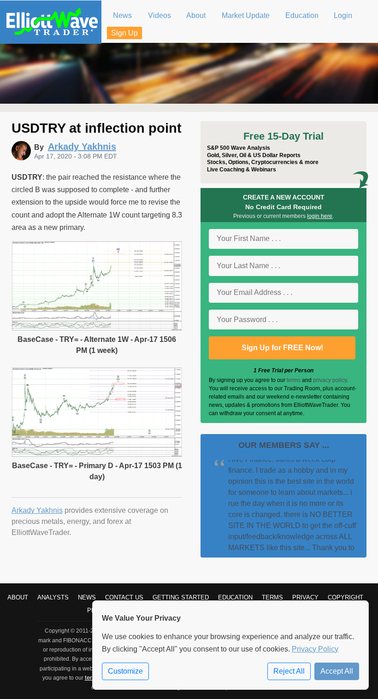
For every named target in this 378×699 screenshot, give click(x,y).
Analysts (53, 597)
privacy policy (330, 380)
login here (319, 216)
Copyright (345, 597)
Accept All (336, 671)
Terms (272, 597)
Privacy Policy (315, 649)
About (17, 597)
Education (235, 597)
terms (294, 380)
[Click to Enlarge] (97, 328)
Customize (125, 671)
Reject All (289, 671)
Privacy (305, 597)
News (87, 597)
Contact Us (124, 597)
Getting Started (181, 597)
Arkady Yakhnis (37, 510)
